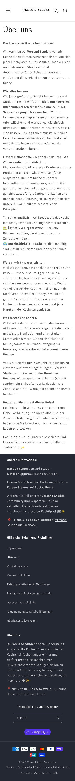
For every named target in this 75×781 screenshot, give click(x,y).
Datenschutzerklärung (30, 767)
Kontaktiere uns (17, 566)
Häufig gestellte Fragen (22, 620)
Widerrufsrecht (41, 773)
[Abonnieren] (57, 718)
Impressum (14, 548)
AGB (55, 773)
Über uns (13, 557)
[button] (8, 10)
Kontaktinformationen (57, 767)
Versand (25, 773)
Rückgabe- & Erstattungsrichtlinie (29, 593)
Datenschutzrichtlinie (21, 602)
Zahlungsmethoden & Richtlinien (28, 584)
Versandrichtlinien (19, 575)
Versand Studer (35, 762)
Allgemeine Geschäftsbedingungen (29, 611)
